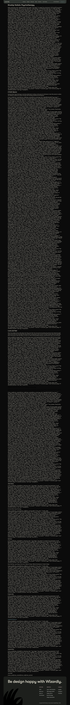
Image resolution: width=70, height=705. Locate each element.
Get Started (41, 695)
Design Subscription (51, 697)
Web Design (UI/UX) (50, 691)
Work (40, 689)
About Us (41, 693)
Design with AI (49, 693)
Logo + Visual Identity (51, 689)
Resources (41, 691)
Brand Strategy (50, 695)
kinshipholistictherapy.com (12, 619)
